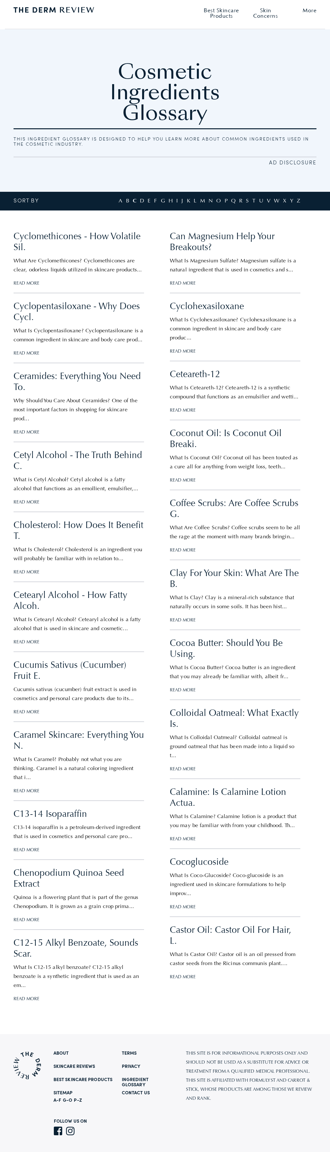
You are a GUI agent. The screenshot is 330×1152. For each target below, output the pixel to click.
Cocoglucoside (199, 862)
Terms (129, 1053)
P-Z (78, 1100)
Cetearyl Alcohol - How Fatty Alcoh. (70, 601)
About (61, 1053)
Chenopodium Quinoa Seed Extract (69, 879)
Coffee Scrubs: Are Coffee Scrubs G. (234, 509)
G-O (67, 1100)
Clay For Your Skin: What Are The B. (234, 579)
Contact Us (136, 1093)
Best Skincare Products (82, 1080)
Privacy (131, 1066)
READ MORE (26, 283)
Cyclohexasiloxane (207, 306)
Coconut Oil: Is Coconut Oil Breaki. (226, 439)
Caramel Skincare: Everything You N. (79, 741)
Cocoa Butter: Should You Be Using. (226, 649)
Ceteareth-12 (195, 374)
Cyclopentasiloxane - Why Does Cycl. (77, 312)
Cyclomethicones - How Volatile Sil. (77, 242)
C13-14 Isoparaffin (50, 814)
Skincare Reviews (74, 1066)
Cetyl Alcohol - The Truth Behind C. (78, 461)
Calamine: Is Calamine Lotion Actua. (228, 798)
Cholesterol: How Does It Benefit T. (78, 531)
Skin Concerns (265, 13)
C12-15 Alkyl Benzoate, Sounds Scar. (76, 949)
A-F (57, 1100)
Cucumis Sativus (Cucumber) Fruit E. (70, 671)
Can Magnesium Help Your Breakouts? (222, 242)
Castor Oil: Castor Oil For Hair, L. (230, 936)
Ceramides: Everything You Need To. (77, 382)
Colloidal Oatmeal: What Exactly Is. (234, 719)
